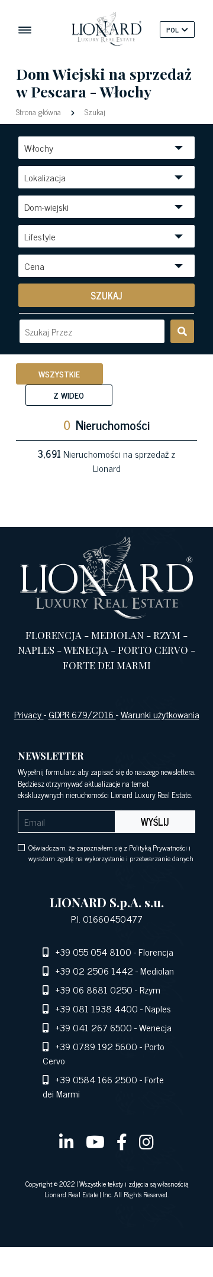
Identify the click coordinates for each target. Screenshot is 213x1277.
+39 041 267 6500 (93, 1027)
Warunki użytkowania (160, 714)
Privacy (29, 714)
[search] (182, 331)
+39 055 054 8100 (93, 951)
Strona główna (39, 111)
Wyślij (155, 821)
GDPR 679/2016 (82, 714)
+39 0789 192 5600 (96, 1046)
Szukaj (93, 111)
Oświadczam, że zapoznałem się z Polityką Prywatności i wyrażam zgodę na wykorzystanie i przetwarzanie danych (110, 853)
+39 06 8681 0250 (94, 989)
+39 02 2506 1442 (94, 970)
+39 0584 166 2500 (96, 1079)
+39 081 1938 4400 (96, 1008)
